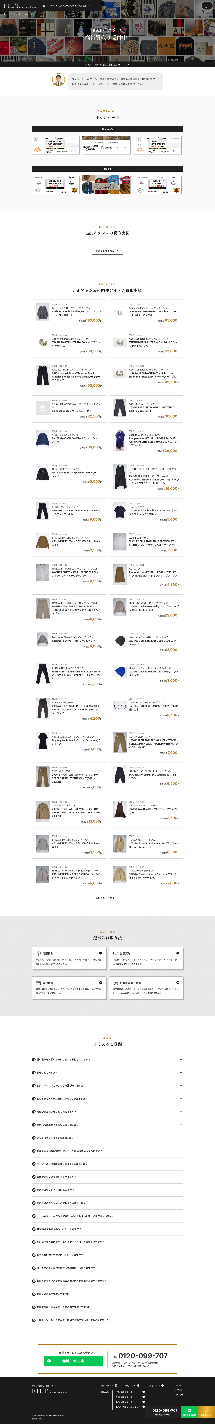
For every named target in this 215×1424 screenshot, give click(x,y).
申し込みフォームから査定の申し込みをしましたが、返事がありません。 (75, 1216)
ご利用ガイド (131, 1385)
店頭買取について (130, 1396)
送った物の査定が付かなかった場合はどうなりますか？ (66, 1268)
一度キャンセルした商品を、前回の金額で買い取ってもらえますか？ (73, 1320)
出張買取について (130, 1401)
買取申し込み (206, 1412)
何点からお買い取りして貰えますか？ (56, 1111)
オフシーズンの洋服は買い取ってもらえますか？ (62, 1163)
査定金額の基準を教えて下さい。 (54, 1294)
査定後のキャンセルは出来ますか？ (55, 1189)
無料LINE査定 (73, 1360)
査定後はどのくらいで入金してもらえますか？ (61, 1202)
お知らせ (179, 1390)
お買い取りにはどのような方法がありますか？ (61, 1085)
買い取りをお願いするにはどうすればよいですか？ (64, 1059)
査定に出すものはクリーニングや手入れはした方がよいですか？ (70, 1242)
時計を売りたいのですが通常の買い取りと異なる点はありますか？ (72, 1281)
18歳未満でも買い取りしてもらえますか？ (59, 1229)
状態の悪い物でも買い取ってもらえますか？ (60, 1255)
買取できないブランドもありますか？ (56, 1176)
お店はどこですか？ (47, 1072)
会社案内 (179, 1395)
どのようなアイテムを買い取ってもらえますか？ (62, 1098)
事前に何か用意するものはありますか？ (58, 1124)
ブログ (178, 1385)
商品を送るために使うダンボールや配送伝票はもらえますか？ (69, 1150)
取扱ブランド (109, 1385)
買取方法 (105, 1392)
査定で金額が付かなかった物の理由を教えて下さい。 (65, 1307)
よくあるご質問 (154, 1385)
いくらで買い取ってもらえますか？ (55, 1137)
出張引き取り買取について (130, 1406)
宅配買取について (130, 1391)
